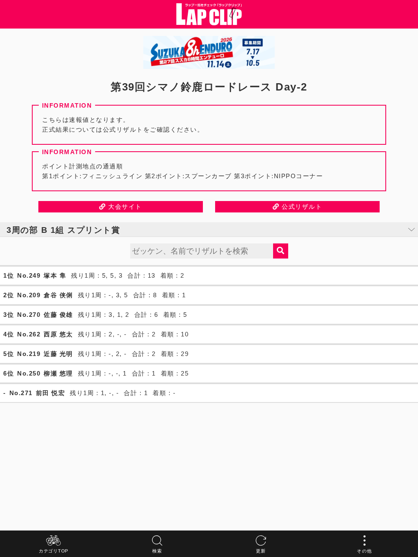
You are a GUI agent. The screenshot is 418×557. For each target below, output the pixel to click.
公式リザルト (301, 206)
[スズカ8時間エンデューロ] (209, 52)
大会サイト (124, 206)
